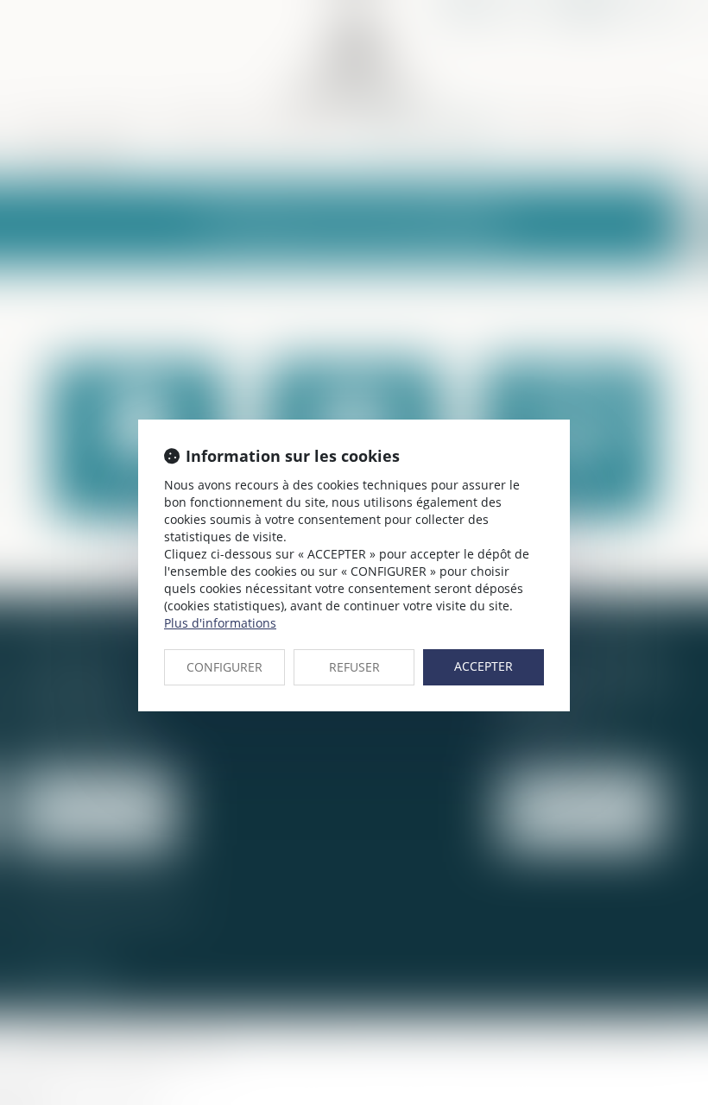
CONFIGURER (224, 667)
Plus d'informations (220, 623)
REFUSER (354, 667)
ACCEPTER (483, 666)
